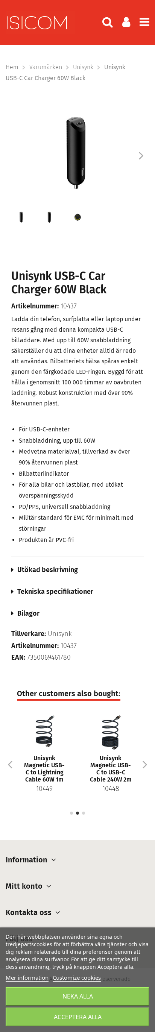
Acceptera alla (78, 1017)
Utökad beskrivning (47, 570)
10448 (110, 789)
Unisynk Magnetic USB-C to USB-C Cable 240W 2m (111, 768)
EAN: (18, 658)
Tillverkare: (28, 634)
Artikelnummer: (35, 306)
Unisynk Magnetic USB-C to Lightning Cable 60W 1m (44, 768)
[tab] (77, 570)
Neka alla (77, 996)
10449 (44, 789)
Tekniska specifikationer (55, 591)
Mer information (27, 977)
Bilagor (28, 613)
